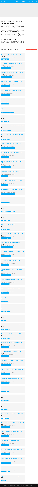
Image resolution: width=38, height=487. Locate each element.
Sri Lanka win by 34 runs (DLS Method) (7, 112)
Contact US (34, 1)
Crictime (28, 1)
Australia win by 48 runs (5, 283)
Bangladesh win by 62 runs (6, 329)
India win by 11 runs (5, 301)
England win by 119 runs (5, 418)
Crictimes (3, 1)
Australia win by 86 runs (5, 382)
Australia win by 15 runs (5, 139)
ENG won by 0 (4, 480)
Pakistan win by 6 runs (5, 347)
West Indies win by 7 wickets (6, 68)
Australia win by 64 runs (5, 338)
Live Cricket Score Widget (25, 485)
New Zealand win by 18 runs (6, 462)
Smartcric (32, 485)
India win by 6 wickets (5, 121)
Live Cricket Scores (30, 49)
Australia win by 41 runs (5, 202)
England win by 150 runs (5, 264)
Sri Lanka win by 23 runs (5, 400)
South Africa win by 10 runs (6, 453)
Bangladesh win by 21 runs (6, 94)
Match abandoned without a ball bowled (8, 148)
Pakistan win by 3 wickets (6, 373)
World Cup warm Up (4, 36)
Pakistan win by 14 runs (5, 103)
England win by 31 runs (5, 391)
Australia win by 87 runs (5, 229)
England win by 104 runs (5, 59)
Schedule (17, 1)
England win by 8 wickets (5, 220)
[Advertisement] (17, 9)
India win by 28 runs (5, 409)
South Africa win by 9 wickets (6, 238)
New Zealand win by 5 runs (6, 311)
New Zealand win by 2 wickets (6, 130)
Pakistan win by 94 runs (5, 436)
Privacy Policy (16, 485)
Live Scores (23, 1)
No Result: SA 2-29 (5, 184)
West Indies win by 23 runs (6, 427)
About (12, 485)
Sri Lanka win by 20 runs (5, 292)
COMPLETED (4, 320)
